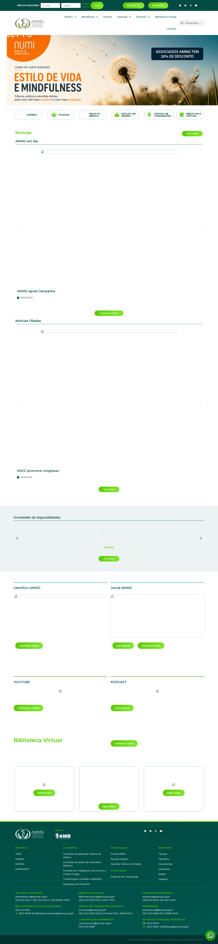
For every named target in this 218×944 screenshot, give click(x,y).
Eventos (141, 16)
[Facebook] (180, 5)
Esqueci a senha (86, 5)
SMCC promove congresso (38, 471)
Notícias (123, 16)
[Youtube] (196, 5)
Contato (171, 28)
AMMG (69, 16)
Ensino (107, 16)
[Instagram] (190, 5)
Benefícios (88, 16)
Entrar (97, 5)
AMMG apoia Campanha (36, 291)
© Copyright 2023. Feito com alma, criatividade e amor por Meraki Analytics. (166, 939)
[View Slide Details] (112, 70)
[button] (17, 225)
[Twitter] (185, 5)
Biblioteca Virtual (165, 16)
